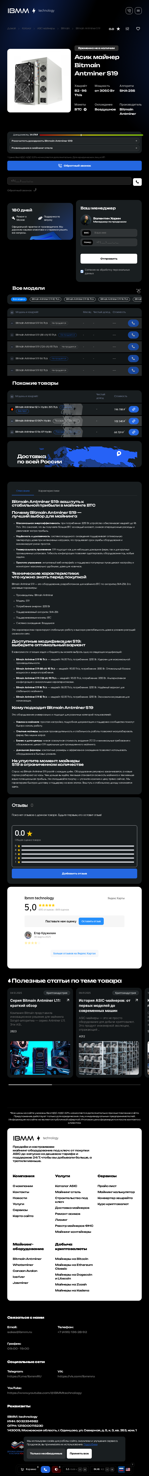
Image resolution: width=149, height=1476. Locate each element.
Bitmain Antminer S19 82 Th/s (45, 299)
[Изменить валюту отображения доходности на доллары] (128, 1469)
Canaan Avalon (25, 1271)
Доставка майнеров (72, 1208)
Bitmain (65, 28)
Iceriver (19, 1277)
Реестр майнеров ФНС (74, 1226)
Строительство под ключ (71, 1200)
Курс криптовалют (113, 1204)
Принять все (79, 1453)
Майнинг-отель (67, 1192)
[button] (48, 312)
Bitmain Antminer (27, 1259)
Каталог (26, 28)
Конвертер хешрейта (115, 1198)
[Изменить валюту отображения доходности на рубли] (121, 1469)
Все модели (19, 299)
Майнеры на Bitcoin (71, 1259)
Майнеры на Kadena (72, 1290)
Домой (11, 28)
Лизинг (61, 1220)
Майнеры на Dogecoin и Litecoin (73, 1276)
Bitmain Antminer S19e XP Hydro (46, 432)
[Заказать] (137, 182)
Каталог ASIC (66, 1186)
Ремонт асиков (67, 1214)
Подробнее (90, 1444)
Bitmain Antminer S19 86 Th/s (80, 299)
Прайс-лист (107, 1186)
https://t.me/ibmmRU (21, 1376)
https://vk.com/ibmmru (76, 1376)
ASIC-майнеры (46, 28)
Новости (20, 1198)
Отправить (108, 258)
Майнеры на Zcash (71, 1284)
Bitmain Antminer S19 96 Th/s (114, 299)
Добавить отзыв (74, 873)
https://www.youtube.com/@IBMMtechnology (21, 1393)
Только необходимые (46, 1453)
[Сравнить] (127, 28)
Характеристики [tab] (48, 491)
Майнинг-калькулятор (116, 1192)
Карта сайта (23, 1216)
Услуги (18, 1204)
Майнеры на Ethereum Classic (74, 1266)
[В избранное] (138, 28)
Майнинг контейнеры (73, 1232)
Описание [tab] (23, 491)
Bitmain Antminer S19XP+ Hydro (46, 421)
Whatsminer (23, 1265)
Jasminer (20, 1283)
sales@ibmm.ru (19, 1332)
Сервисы (20, 1210)
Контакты (21, 1192)
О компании (23, 1186)
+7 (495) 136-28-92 (72, 1332)
